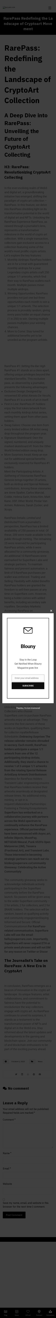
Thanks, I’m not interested (28, 708)
